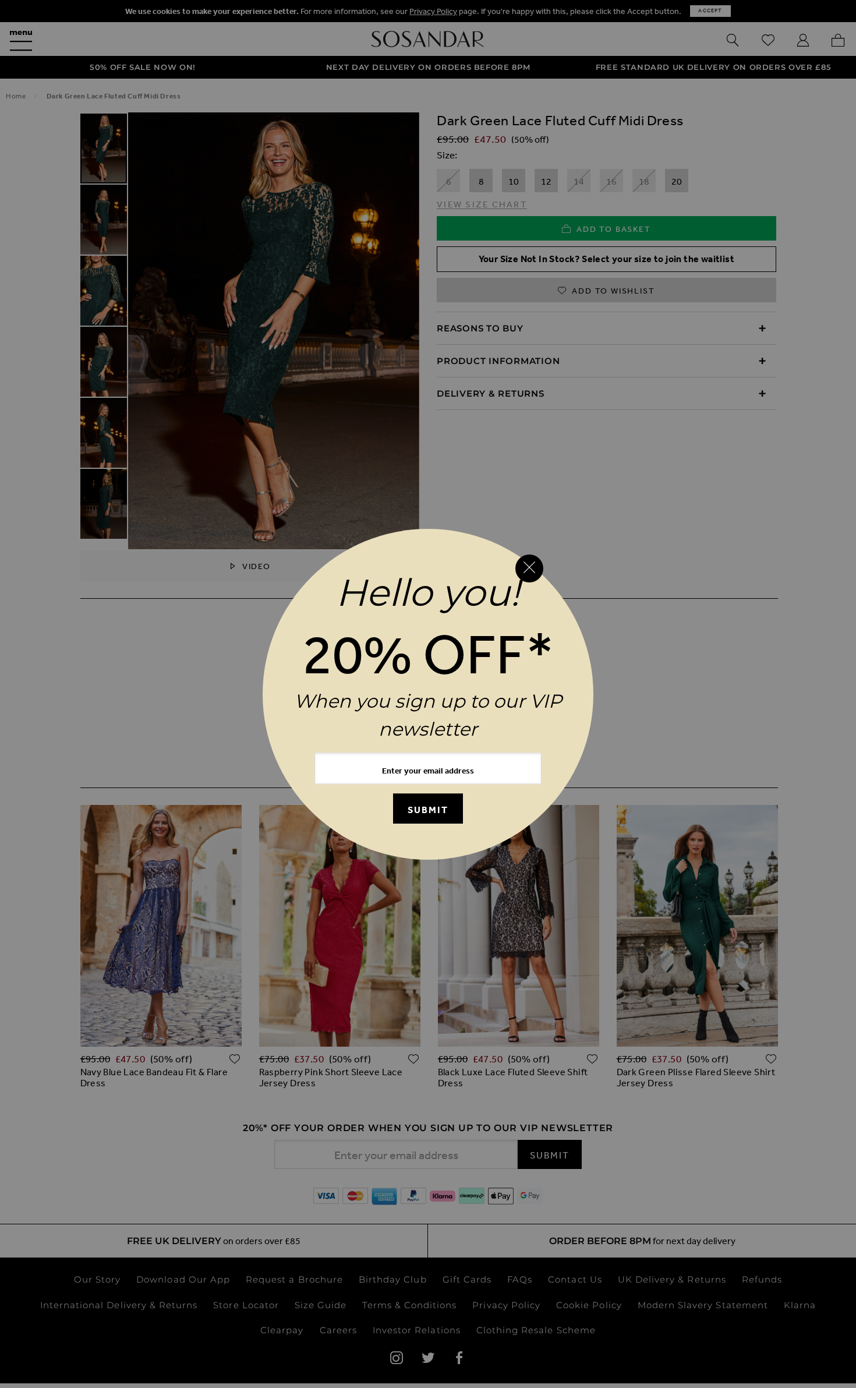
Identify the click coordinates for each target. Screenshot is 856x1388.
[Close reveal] (529, 568)
